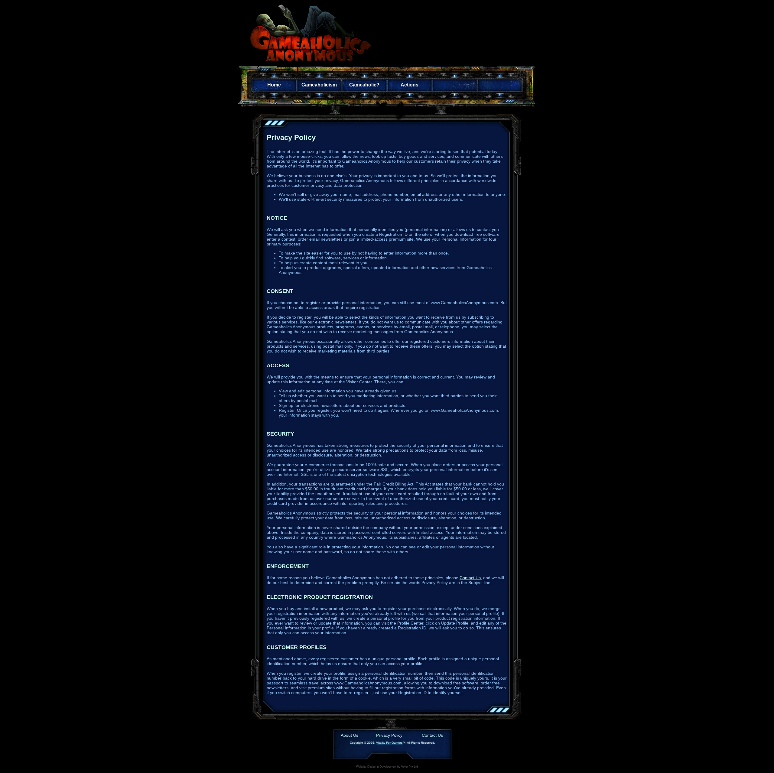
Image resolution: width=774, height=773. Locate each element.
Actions (409, 84)
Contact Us (470, 577)
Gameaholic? (364, 84)
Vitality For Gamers (389, 742)
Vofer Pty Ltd (409, 766)
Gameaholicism (319, 84)
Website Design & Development (376, 766)
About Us (349, 735)
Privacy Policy (389, 735)
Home (274, 84)
